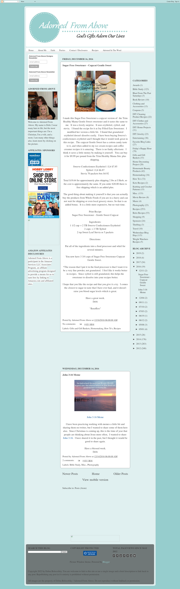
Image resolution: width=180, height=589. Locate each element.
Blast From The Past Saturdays (142, 94)
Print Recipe (95, 211)
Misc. (83, 464)
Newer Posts (70, 473)
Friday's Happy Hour (142, 148)
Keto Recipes (139, 182)
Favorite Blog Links (142, 141)
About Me (42, 50)
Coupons (137, 110)
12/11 (142, 270)
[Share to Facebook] (91, 324)
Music (135, 201)
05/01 (142, 329)
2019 (138, 253)
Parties (62, 50)
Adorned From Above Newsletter (42, 72)
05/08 (142, 324)
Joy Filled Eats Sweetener (111, 128)
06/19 (142, 315)
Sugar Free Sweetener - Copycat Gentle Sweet (86, 65)
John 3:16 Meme (71, 374)
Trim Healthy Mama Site (108, 156)
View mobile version (95, 479)
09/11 (142, 302)
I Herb (120, 180)
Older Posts (121, 473)
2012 (138, 348)
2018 (138, 257)
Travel (135, 228)
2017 (138, 262)
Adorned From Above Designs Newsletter (41, 57)
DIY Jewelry (138, 133)
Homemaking (97, 328)
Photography (93, 464)
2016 (138, 266)
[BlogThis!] (87, 324)
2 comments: (68, 460)
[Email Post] (80, 323)
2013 (138, 343)
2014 (138, 339)
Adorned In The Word (112, 50)
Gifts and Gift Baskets (80, 328)
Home (31, 50)
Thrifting (137, 224)
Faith (53, 50)
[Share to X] (89, 324)
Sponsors (137, 220)
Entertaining (138, 137)
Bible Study (75, 464)
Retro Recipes (139, 212)
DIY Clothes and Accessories (140, 122)
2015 (138, 334)
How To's (108, 328)
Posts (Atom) (81, 487)
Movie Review (139, 197)
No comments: (69, 323)
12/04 (142, 297)
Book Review (139, 99)
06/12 (142, 320)
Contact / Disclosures (78, 50)
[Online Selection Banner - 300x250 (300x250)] (43, 190)
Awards (136, 85)
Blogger (106, 561)
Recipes (95, 50)
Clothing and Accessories (138, 105)
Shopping (137, 216)
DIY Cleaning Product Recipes (140, 115)
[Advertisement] (95, 349)
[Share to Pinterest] (93, 324)
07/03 (142, 311)
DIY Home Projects (142, 127)
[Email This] (85, 324)
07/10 (142, 306)
